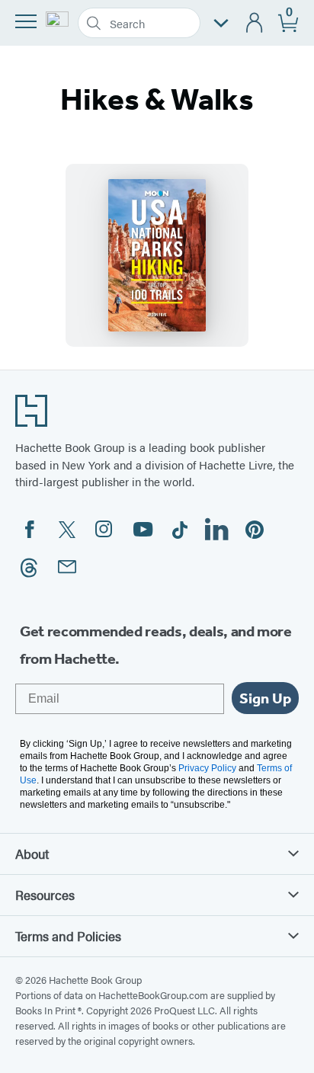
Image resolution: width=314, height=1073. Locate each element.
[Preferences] (221, 23)
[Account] (255, 23)
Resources (45, 895)
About (32, 853)
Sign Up (265, 698)
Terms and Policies (68, 936)
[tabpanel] (157, 255)
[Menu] (26, 21)
